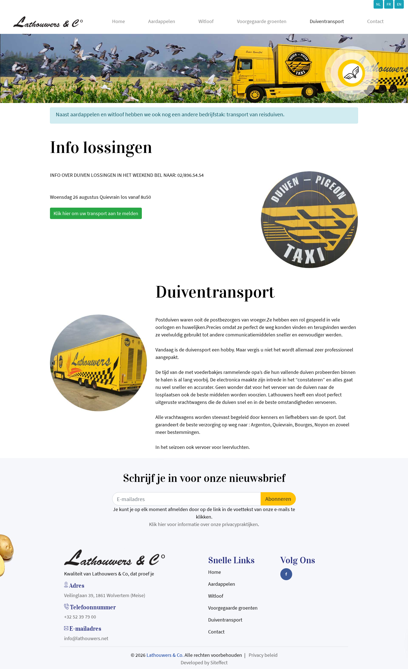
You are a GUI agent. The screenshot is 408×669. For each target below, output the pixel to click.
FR (389, 4)
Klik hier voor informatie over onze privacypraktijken (203, 524)
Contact (375, 21)
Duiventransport (327, 21)
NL (378, 4)
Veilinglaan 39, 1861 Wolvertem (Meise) (104, 595)
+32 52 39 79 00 (80, 616)
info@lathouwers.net (86, 638)
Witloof (205, 21)
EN (399, 4)
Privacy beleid (263, 655)
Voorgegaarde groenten (261, 21)
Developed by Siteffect (204, 662)
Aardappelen (161, 21)
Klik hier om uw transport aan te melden (96, 213)
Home (118, 21)
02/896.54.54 (190, 175)
